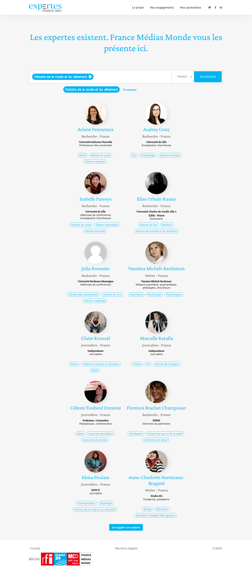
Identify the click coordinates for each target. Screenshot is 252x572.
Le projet (138, 7)
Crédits (217, 548)
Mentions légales (126, 548)
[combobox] (101, 76)
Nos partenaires (190, 7)
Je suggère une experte (126, 527)
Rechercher (208, 76)
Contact (35, 548)
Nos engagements (162, 7)
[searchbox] (131, 76)
